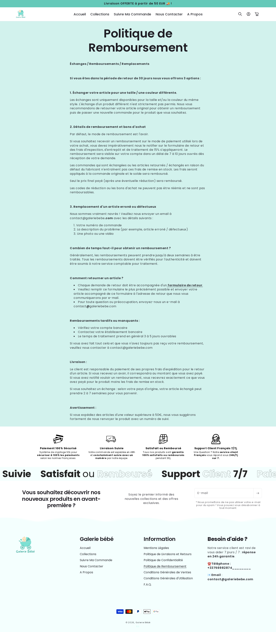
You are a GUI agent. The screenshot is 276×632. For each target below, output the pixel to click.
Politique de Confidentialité (163, 560)
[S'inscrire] (257, 493)
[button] (240, 14)
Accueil (85, 548)
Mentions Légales (156, 548)
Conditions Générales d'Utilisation (168, 578)
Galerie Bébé (143, 622)
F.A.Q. (148, 584)
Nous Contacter (91, 566)
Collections (88, 554)
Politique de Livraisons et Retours (168, 554)
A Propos (86, 572)
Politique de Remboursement (165, 566)
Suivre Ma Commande (96, 560)
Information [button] (160, 539)
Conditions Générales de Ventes (167, 572)
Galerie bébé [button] (96, 539)
